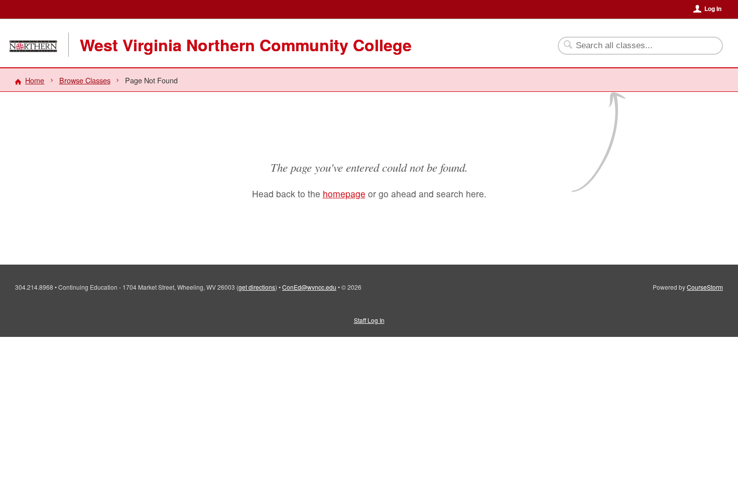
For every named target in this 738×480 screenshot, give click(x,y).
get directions (256, 287)
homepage (344, 193)
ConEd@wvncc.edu (309, 287)
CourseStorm (705, 287)
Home (34, 80)
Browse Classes (84, 80)
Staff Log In (369, 320)
